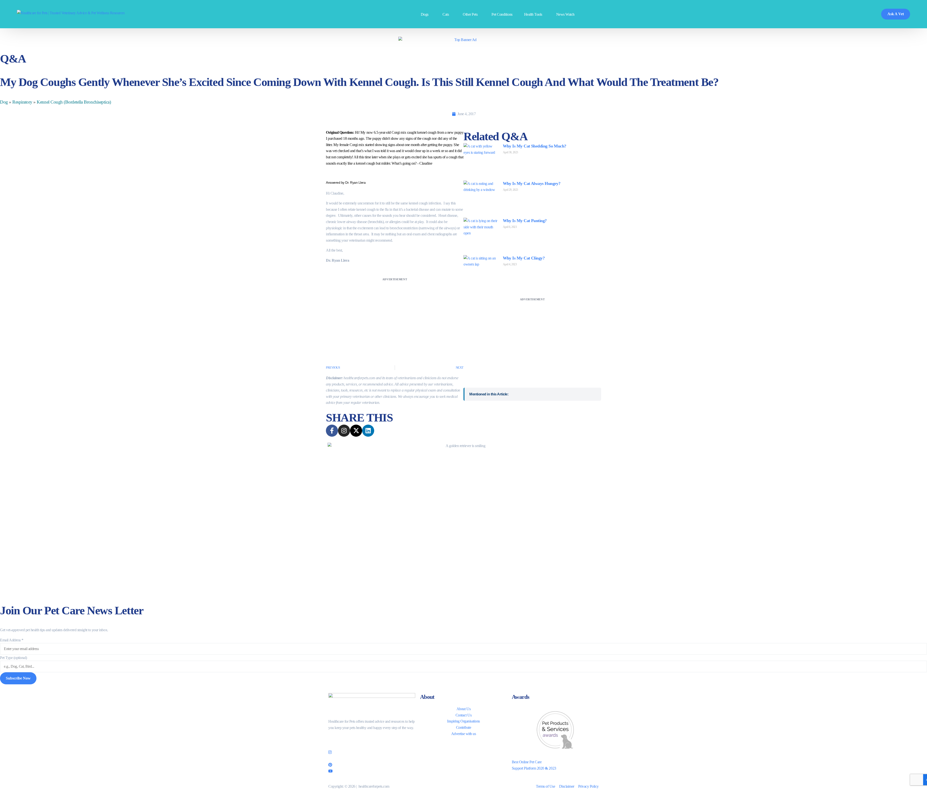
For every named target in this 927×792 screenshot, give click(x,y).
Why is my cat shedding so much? (534, 146)
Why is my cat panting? (525, 220)
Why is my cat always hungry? (532, 183)
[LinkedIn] (371, 758)
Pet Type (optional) (13, 658)
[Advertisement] (395, 316)
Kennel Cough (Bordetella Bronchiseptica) (74, 102)
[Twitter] (371, 745)
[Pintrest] (371, 764)
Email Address (11, 640)
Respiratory (22, 102)
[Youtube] (371, 771)
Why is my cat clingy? (524, 258)
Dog (4, 102)
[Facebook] (371, 739)
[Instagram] (371, 752)
